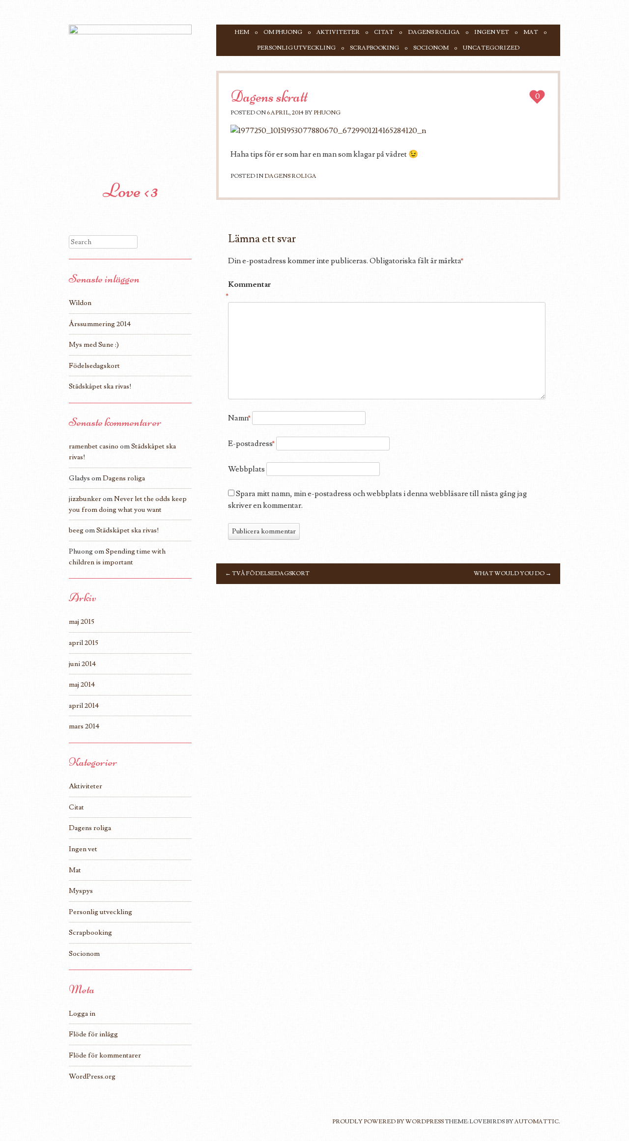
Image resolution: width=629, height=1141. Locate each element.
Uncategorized (491, 48)
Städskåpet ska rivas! (100, 386)
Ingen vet (491, 32)
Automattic (537, 1121)
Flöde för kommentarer (105, 1055)
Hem (242, 32)
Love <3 (130, 190)
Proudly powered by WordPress (388, 1121)
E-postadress (251, 443)
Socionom (431, 48)
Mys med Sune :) (94, 344)
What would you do (512, 573)
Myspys (81, 890)
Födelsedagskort (94, 365)
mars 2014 (84, 726)
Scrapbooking (374, 48)
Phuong (327, 112)
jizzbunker (85, 498)
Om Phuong (282, 32)
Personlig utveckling (296, 48)
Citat (384, 32)
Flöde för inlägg (93, 1034)
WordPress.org (92, 1076)
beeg (76, 530)
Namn (239, 418)
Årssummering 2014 (100, 324)
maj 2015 (81, 621)
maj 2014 (82, 684)
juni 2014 (82, 663)
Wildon (80, 302)
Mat (530, 32)
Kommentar (249, 290)
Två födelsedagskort (267, 573)
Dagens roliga (434, 32)
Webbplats (246, 469)
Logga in (82, 1013)
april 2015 (83, 642)
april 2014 (84, 705)
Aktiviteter (338, 32)
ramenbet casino (93, 446)
